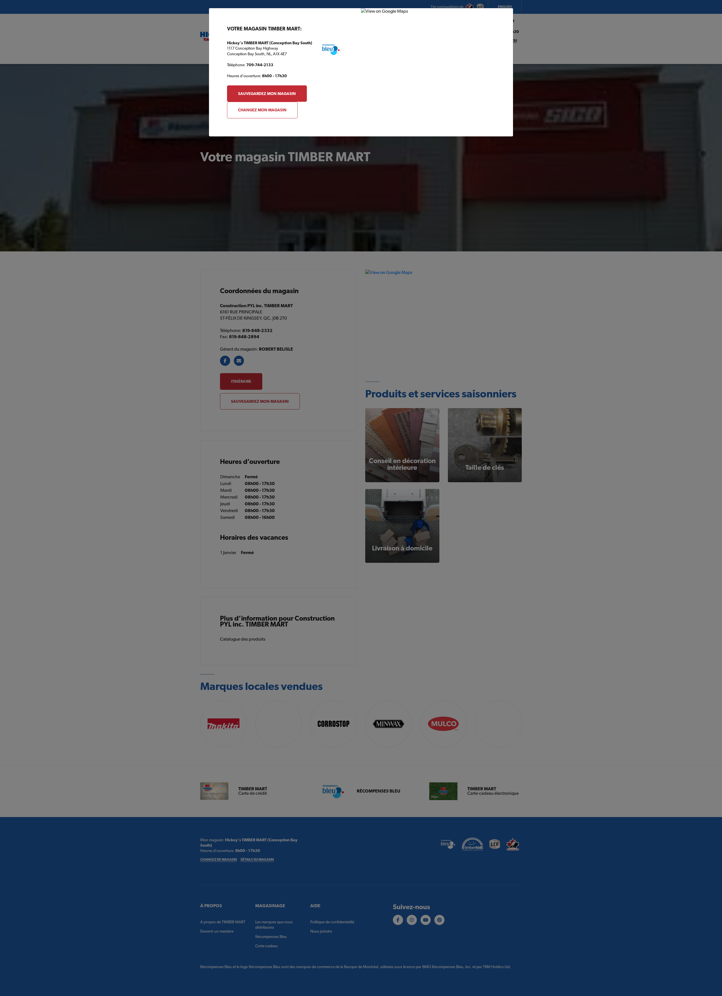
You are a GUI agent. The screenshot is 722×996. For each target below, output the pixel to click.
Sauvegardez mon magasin (267, 93)
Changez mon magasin (262, 110)
